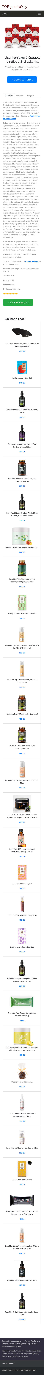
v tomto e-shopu (31, 261)
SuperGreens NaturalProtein (12, 1353)
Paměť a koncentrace (33, 1351)
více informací (19, 302)
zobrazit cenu (23, 79)
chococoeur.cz (13, 1370)
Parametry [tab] (19, 95)
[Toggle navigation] (39, 13)
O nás (34, 1370)
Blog (21, 1370)
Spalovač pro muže (20, 1356)
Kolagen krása (7, 1356)
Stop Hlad (28, 1353)
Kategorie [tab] (30, 95)
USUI (13, 69)
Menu (4, 13)
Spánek (35, 1353)
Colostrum (20, 1351)
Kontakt (27, 1370)
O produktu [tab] (9, 95)
